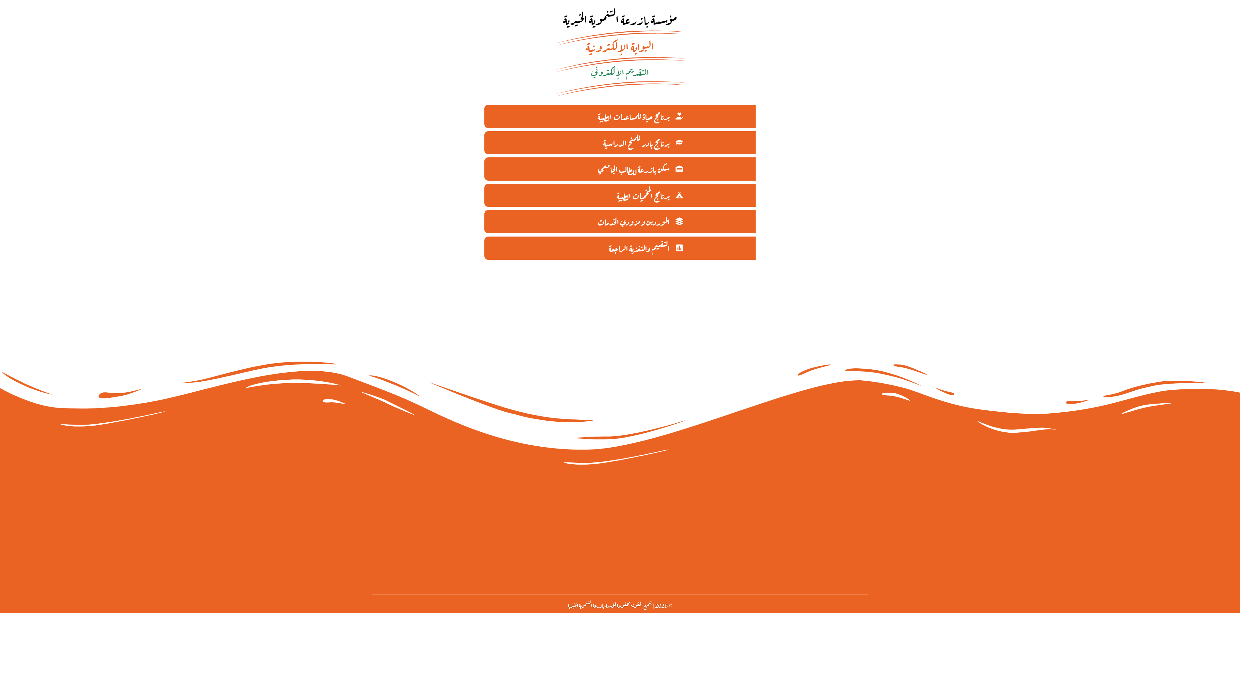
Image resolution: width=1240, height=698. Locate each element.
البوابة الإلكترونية (620, 45)
